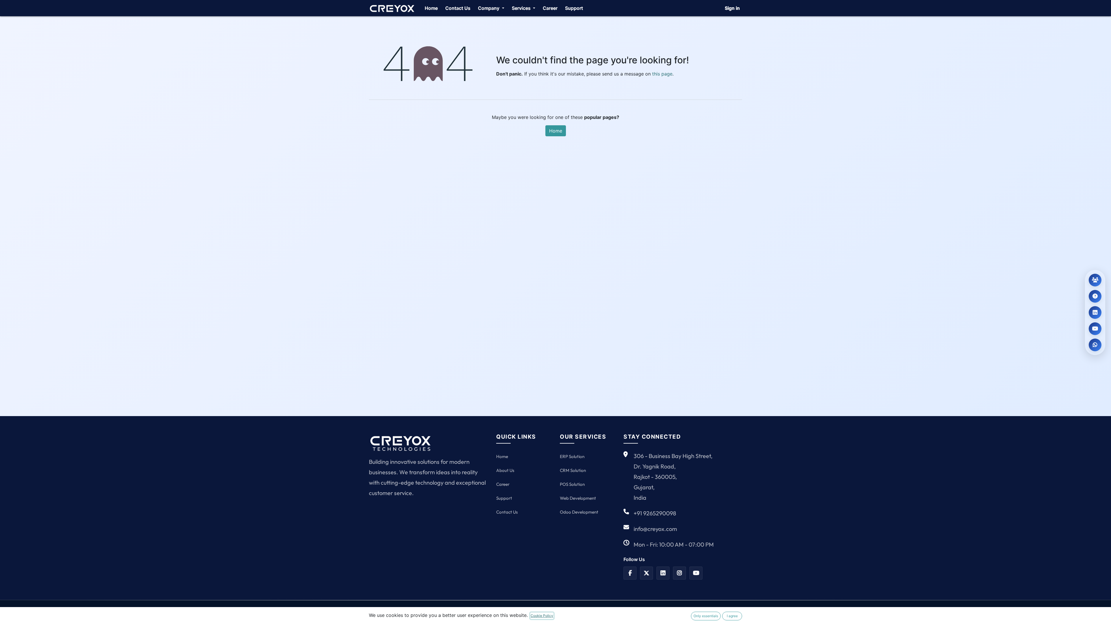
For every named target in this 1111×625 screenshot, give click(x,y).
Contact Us (507, 512)
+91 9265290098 (655, 513)
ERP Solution (572, 456)
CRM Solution (573, 470)
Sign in (732, 8)
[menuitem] (431, 8)
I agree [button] (732, 616)
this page (662, 74)
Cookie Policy (542, 615)
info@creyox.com (655, 528)
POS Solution (572, 484)
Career (502, 484)
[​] (630, 573)
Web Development (578, 498)
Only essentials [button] (706, 616)
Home (555, 131)
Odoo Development (579, 512)
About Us (505, 470)
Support (504, 498)
